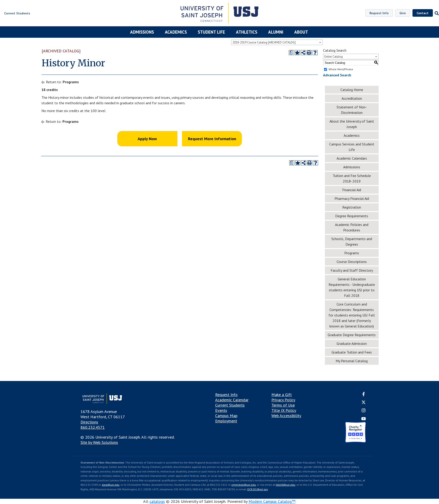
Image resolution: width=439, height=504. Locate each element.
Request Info (378, 13)
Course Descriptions (352, 261)
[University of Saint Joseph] (219, 13)
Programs (71, 82)
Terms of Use (283, 405)
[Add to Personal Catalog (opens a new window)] (297, 52)
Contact (422, 13)
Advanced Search (337, 75)
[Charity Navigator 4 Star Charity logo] (355, 433)
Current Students (230, 405)
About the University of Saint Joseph (351, 124)
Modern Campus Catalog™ (272, 501)
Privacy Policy (283, 399)
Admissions (142, 32)
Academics (176, 32)
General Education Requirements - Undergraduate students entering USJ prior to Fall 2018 (352, 287)
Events (221, 410)
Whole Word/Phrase (341, 69)
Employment (226, 421)
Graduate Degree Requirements (352, 334)
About (301, 32)
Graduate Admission (352, 343)
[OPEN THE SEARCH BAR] (436, 13)
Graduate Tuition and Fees (352, 352)
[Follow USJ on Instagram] (363, 411)
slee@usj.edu (110, 484)
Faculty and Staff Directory (352, 270)
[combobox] (277, 42)
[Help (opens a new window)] (315, 52)
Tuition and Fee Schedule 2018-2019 (352, 178)
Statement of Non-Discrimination (352, 110)
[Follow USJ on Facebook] (363, 394)
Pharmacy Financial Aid (352, 198)
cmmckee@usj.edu (243, 484)
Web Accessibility (286, 415)
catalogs (157, 501)
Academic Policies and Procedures (351, 227)
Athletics (246, 32)
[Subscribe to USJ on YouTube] (363, 419)
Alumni (275, 32)
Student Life (211, 32)
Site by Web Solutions (99, 442)
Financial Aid (351, 190)
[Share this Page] (303, 52)
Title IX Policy (283, 410)
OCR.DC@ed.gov (257, 489)
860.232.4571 (92, 427)
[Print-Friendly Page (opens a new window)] (309, 52)
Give (402, 13)
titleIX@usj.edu (285, 484)
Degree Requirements (351, 216)
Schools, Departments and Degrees (351, 241)
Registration (351, 207)
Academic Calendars (352, 158)
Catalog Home (351, 89)
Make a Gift (281, 394)
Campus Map (226, 415)
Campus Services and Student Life (351, 147)
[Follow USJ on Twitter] (363, 402)
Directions (89, 422)
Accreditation (352, 98)
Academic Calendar (232, 399)
